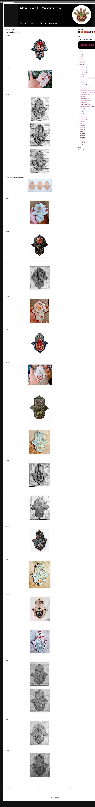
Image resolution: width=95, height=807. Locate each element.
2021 (81, 64)
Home (40, 788)
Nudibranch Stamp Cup (86, 100)
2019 (81, 123)
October (83, 70)
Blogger (58, 797)
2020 (81, 121)
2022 (81, 62)
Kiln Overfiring (84, 82)
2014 (81, 133)
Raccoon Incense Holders (87, 86)
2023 (81, 60)
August (82, 74)
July (82, 76)
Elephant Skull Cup (85, 98)
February (83, 117)
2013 (81, 135)
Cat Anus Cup (84, 84)
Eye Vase (83, 96)
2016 (81, 129)
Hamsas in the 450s (85, 88)
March (82, 115)
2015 (81, 131)
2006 (81, 144)
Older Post (70, 788)
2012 (81, 137)
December (83, 66)
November (83, 68)
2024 (81, 58)
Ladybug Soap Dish (85, 94)
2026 (81, 54)
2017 (81, 127)
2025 (81, 56)
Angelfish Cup (84, 102)
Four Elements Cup (85, 104)
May (82, 111)
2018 (81, 125)
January (83, 119)
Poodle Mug (83, 79)
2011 (81, 140)
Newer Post (9, 788)
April (82, 113)
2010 (81, 142)
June (82, 108)
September (83, 72)
